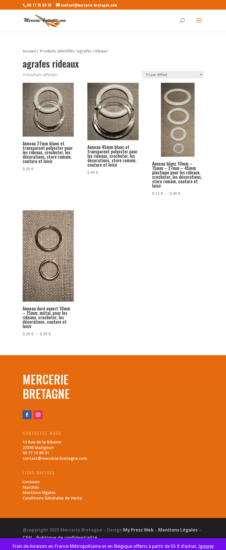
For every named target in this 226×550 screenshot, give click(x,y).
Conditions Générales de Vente (52, 498)
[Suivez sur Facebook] (27, 414)
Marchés (31, 487)
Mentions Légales (178, 530)
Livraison (31, 481)
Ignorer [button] (206, 546)
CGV (27, 538)
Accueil (29, 51)
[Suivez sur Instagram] (38, 414)
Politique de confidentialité (66, 538)
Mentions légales (39, 492)
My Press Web (138, 530)
